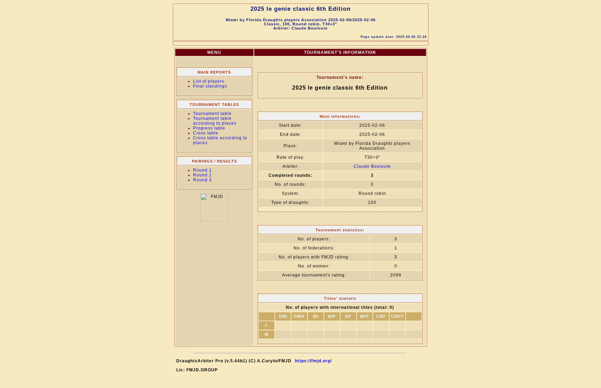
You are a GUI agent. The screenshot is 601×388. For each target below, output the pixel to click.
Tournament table (212, 113)
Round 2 (202, 175)
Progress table (209, 128)
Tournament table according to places (215, 121)
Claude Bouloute (372, 166)
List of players (208, 81)
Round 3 (202, 180)
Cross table (205, 133)
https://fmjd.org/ (313, 360)
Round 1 (202, 170)
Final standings (210, 86)
